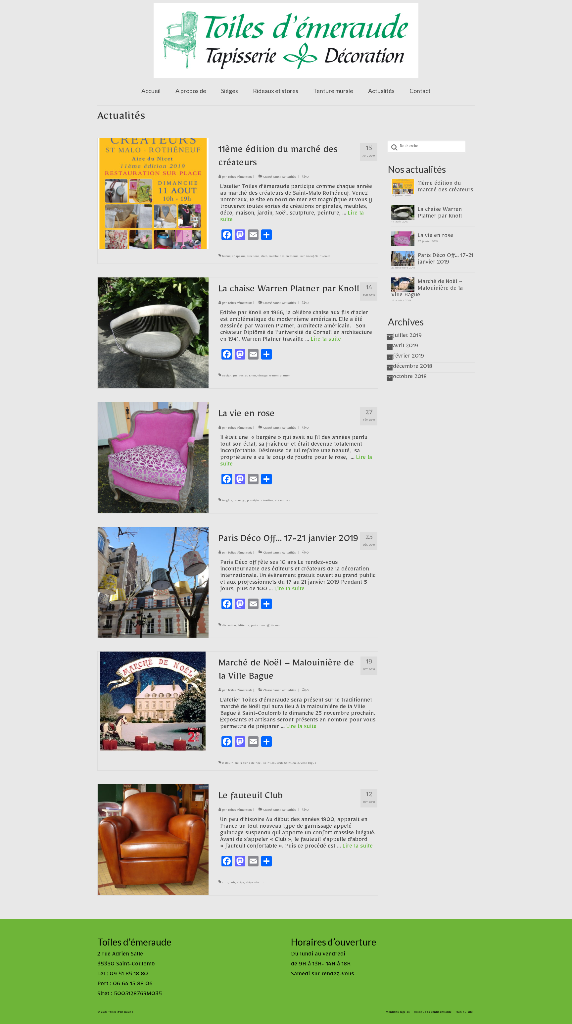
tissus (275, 626)
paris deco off (260, 626)
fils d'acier (240, 376)
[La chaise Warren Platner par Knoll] (153, 334)
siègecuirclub (255, 883)
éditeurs (243, 626)
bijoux (226, 257)
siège (240, 883)
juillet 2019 (407, 336)
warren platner (279, 376)
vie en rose (282, 501)
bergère (227, 501)
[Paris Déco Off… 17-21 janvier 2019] (153, 583)
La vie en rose (435, 236)
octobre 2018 (410, 377)
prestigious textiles (260, 501)
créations (253, 257)
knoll (252, 376)
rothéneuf (307, 257)
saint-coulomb (273, 763)
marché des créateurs (284, 257)
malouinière (230, 763)
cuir (232, 883)
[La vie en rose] (153, 459)
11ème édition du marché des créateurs (445, 187)
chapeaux (238, 257)
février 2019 (408, 357)
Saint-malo (322, 257)
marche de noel (251, 763)
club (225, 883)
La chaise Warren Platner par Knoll (440, 213)
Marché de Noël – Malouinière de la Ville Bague (427, 289)
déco (264, 257)
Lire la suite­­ (326, 340)
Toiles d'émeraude (240, 177)
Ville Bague (308, 763)
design (226, 376)
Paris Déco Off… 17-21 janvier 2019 (445, 260)
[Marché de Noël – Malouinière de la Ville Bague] (153, 702)
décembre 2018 (412, 367)
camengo (239, 501)
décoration (229, 626)
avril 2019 (405, 347)
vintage (262, 376)
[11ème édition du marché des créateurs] (153, 194)
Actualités (289, 177)
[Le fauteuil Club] (153, 841)
